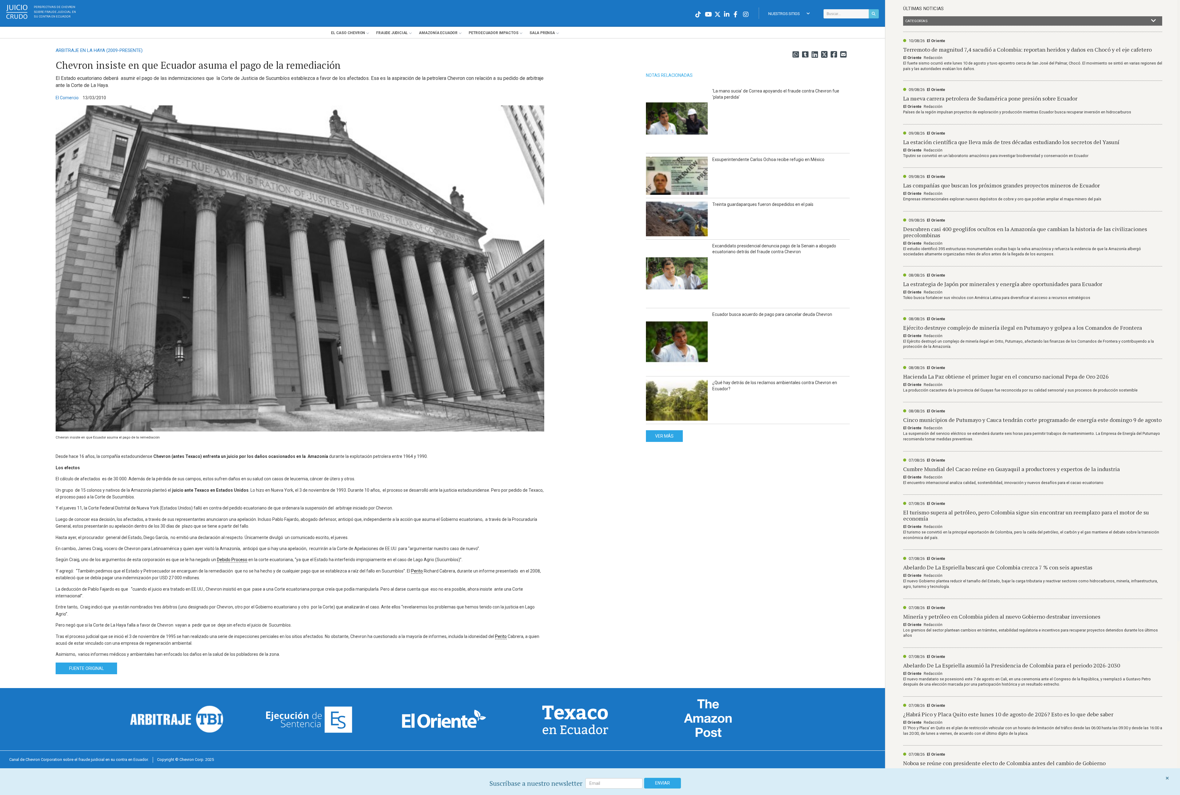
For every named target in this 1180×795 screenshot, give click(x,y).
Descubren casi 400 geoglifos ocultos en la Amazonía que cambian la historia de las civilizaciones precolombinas (1025, 232)
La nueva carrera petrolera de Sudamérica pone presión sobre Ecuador (990, 98)
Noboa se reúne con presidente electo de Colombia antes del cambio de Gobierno (1004, 763)
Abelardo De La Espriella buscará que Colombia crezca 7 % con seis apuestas (997, 567)
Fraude (392, 33)
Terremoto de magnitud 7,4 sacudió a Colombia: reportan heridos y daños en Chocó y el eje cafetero (1027, 49)
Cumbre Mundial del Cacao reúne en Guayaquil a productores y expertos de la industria (1011, 469)
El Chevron (348, 33)
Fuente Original (86, 668)
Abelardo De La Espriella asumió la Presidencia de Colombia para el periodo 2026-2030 (1011, 665)
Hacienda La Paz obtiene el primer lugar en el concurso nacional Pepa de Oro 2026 (1006, 376)
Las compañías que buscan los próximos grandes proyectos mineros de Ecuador (1001, 185)
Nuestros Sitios (784, 13)
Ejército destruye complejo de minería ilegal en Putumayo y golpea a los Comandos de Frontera (1022, 327)
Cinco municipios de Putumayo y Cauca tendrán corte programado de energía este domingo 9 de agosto (1032, 419)
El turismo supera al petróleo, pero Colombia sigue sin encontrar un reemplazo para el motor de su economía (1026, 515)
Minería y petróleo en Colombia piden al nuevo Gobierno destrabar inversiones (1001, 616)
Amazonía (438, 33)
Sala (542, 33)
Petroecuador (493, 33)
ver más (664, 436)
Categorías (916, 21)
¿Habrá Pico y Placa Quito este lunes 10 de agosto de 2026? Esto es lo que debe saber (1008, 714)
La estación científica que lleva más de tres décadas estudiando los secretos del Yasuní (1011, 142)
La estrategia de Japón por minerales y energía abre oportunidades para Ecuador (1002, 284)
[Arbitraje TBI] (177, 719)
